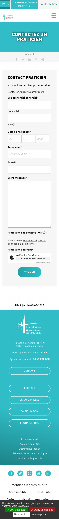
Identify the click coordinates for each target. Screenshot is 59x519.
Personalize (21, 514)
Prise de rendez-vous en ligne (29, 453)
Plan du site (42, 492)
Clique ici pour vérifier (33, 258)
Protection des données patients (29, 499)
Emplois (29, 388)
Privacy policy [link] (39, 514)
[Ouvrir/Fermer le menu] (54, 15)
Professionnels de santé (26, 4)
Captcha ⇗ (43, 262)
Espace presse (29, 400)
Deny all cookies (43, 509)
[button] (36, 59)
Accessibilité (17, 492)
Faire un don (48, 4)
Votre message (17, 177)
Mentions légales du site (29, 485)
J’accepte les (27, 242)
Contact (29, 371)
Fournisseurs (29, 423)
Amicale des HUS (29, 444)
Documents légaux (29, 448)
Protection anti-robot (20, 249)
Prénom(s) (13, 111)
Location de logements (29, 458)
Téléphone (15, 146)
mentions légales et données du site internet (27, 242)
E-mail (12, 162)
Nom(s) (11, 124)
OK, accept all (17, 509)
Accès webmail (29, 439)
